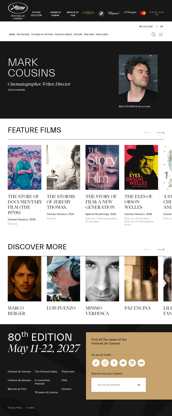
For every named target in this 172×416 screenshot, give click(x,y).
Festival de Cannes (19, 371)
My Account (146, 26)
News (12, 34)
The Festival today (46, 371)
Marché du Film (17, 389)
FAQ (64, 380)
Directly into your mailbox (106, 373)
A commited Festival (42, 382)
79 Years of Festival (42, 34)
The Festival (23, 34)
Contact (67, 389)
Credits (30, 407)
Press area (102, 34)
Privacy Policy (15, 407)
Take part (89, 34)
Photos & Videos (63, 34)
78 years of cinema (46, 392)
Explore (78, 34)
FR (157, 26)
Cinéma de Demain (19, 380)
